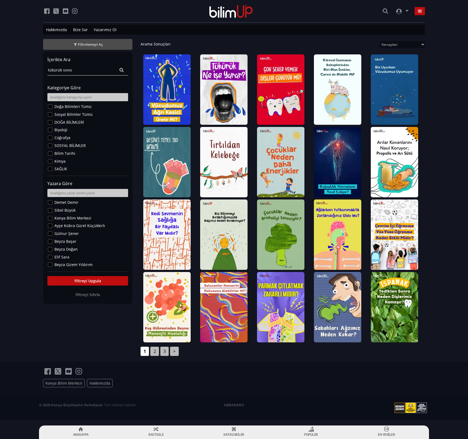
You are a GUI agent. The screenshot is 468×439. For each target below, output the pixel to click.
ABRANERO (234, 404)
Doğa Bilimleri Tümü (73, 106)
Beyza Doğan (66, 249)
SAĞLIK (60, 168)
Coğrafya (62, 137)
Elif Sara (61, 257)
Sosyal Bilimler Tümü (73, 114)
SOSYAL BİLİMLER (70, 145)
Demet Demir (66, 202)
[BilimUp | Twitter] (56, 11)
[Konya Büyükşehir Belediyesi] (411, 407)
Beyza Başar (65, 241)
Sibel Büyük (65, 210)
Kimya (60, 161)
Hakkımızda (56, 29)
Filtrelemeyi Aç (90, 44)
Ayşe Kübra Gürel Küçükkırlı (79, 225)
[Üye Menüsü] (402, 11)
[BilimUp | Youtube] (65, 11)
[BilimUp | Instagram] (75, 11)
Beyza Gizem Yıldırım (73, 264)
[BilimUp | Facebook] (47, 11)
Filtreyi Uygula (87, 280)
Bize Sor (80, 29)
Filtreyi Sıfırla (88, 294)
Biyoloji (60, 129)
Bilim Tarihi (64, 153)
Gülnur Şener (66, 233)
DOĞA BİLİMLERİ (69, 122)
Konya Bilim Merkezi (72, 218)
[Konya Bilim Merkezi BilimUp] (231, 11)
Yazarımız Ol (105, 29)
